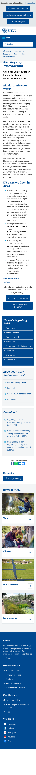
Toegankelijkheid (13, 670)
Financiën (10, 350)
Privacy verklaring (13, 675)
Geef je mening (14, 478)
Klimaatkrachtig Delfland (17, 382)
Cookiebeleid (29, 3)
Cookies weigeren (18, 21)
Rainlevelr (11, 388)
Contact (9, 658)
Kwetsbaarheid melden (15, 688)
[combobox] (18, 44)
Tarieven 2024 (11, 359)
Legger (9, 711)
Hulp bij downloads (14, 683)
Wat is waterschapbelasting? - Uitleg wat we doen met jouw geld (19, 433)
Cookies (9, 679)
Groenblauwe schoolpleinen (19, 394)
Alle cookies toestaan (18, 8)
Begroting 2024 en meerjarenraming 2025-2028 (19, 422)
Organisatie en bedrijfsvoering (18, 346)
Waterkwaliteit (12, 328)
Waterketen (10, 341)
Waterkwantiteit (12, 332)
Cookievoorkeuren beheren (18, 15)
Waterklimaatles (14, 399)
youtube (6, 282)
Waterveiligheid (12, 337)
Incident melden (13, 700)
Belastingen (11, 355)
